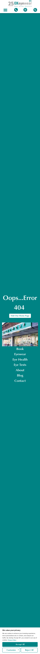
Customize (11, 649)
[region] (20, 640)
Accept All (20, 644)
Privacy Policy (12, 640)
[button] (5, 10)
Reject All (29, 649)
